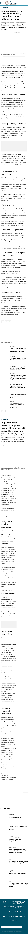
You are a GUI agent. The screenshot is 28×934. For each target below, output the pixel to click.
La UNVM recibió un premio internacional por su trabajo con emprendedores (17, 368)
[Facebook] (2, 321)
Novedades (12, 346)
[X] (6, 321)
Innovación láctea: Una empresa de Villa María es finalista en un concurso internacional (17, 405)
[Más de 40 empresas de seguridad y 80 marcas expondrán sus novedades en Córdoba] (5, 386)
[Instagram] (9, 911)
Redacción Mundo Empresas (8, 32)
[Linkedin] (12, 911)
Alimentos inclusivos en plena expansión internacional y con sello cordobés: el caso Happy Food (18, 377)
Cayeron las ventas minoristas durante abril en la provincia (18, 359)
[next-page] (5, 411)
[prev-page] (2, 411)
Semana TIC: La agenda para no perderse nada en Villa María (18, 396)
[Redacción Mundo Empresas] (2, 32)
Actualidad (4, 7)
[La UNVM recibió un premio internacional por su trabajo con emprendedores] (5, 367)
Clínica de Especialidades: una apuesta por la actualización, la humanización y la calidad (18, 350)
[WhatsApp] (9, 321)
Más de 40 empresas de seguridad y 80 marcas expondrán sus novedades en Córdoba (17, 387)
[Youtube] (21, 911)
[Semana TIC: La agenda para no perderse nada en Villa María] (5, 395)
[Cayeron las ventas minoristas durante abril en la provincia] (5, 358)
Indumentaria (20, 198)
